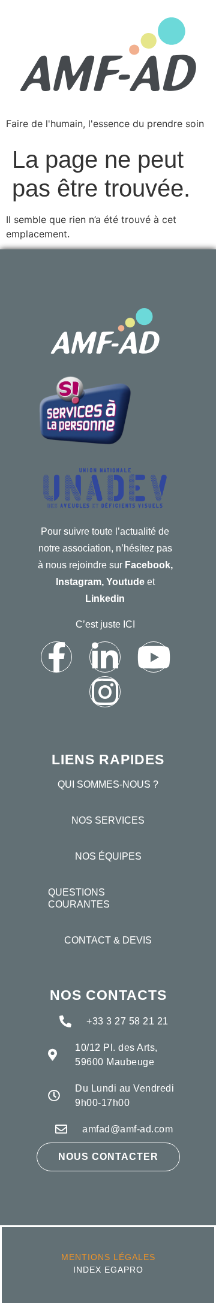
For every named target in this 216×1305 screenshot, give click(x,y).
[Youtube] (153, 657)
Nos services (108, 820)
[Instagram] (105, 691)
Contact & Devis (108, 940)
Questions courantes (79, 898)
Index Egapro (108, 1269)
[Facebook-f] (56, 657)
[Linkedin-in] (105, 657)
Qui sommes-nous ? (108, 784)
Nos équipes (108, 856)
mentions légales (108, 1257)
